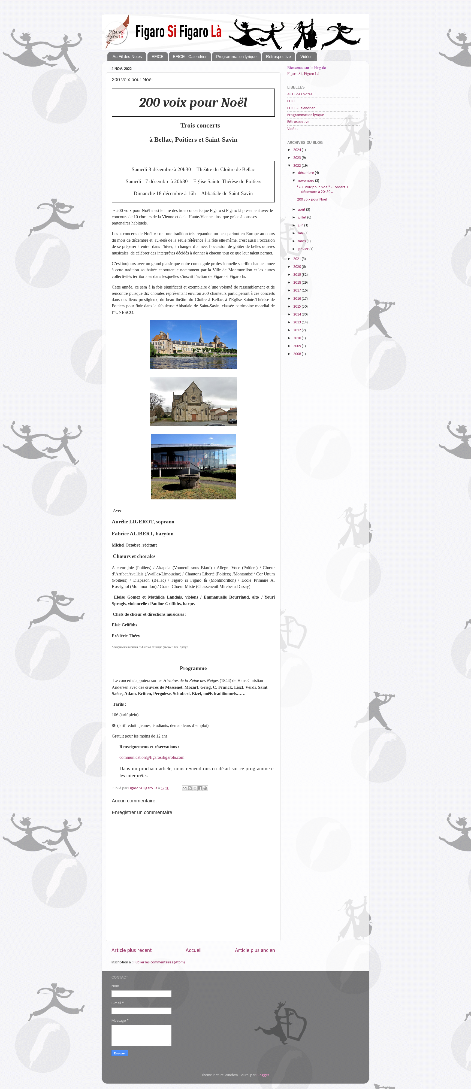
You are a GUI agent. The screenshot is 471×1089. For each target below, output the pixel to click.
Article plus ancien (255, 950)
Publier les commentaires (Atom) (159, 962)
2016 (297, 299)
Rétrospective (278, 56)
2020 (297, 267)
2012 (297, 330)
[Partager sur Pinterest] (205, 788)
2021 (297, 259)
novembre (306, 181)
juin (301, 225)
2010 (297, 338)
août (302, 210)
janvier (303, 249)
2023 (297, 158)
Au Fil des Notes (127, 56)
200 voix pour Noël (312, 200)
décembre (306, 173)
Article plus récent (131, 950)
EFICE (158, 56)
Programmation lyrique (236, 56)
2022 (297, 166)
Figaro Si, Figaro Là (303, 73)
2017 (297, 291)
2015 (297, 307)
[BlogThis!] (189, 788)
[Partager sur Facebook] (200, 788)
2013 (297, 322)
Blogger (262, 1075)
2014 (297, 315)
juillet (302, 218)
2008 (297, 354)
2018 (297, 283)
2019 (297, 275)
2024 (297, 150)
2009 (297, 346)
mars (302, 241)
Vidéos (306, 56)
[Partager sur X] (195, 788)
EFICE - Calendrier (190, 56)
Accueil (193, 950)
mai (301, 233)
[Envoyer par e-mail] (184, 788)
